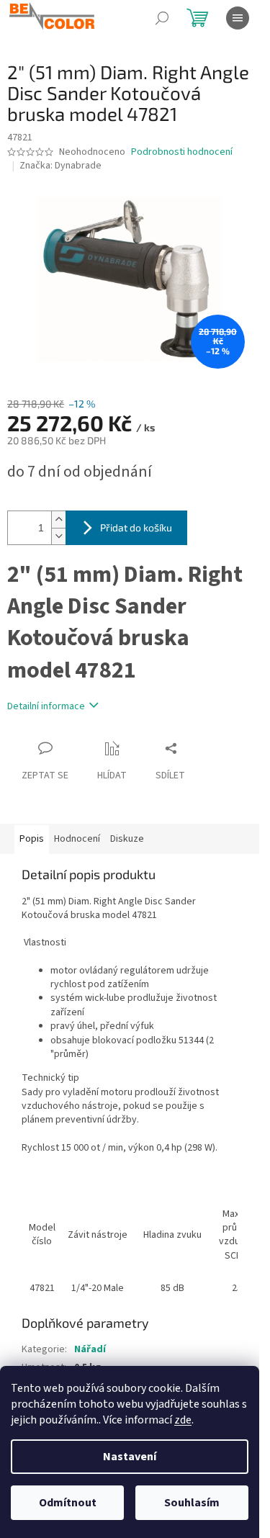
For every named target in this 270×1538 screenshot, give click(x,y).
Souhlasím (192, 1503)
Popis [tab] (31, 839)
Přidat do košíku (136, 527)
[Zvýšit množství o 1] (58, 519)
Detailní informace (46, 706)
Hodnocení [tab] (77, 839)
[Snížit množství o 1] (58, 536)
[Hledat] (162, 18)
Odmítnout (67, 1503)
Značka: (60, 165)
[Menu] (237, 18)
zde (183, 1420)
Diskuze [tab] (127, 839)
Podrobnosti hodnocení (182, 152)
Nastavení (129, 1457)
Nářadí (90, 1349)
